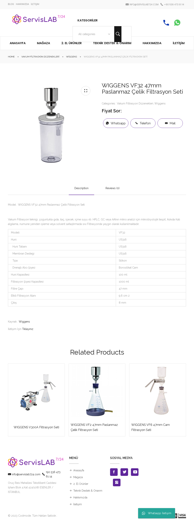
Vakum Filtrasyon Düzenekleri (40, 56)
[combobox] (93, 34)
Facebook (114, 472)
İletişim (77, 504)
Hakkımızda (80, 497)
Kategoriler (87, 20)
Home (11, 56)
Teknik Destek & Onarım (87, 490)
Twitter (124, 472)
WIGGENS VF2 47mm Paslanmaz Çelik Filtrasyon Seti (94, 427)
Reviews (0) (113, 188)
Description (81, 188)
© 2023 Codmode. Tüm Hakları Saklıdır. (32, 515)
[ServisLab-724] (38, 23)
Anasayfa (78, 470)
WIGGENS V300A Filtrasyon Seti (36, 427)
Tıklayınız (27, 329)
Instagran (116, 482)
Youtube (134, 472)
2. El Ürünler (80, 483)
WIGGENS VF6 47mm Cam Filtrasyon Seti (150, 427)
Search (117, 34)
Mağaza (78, 477)
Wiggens (71, 56)
